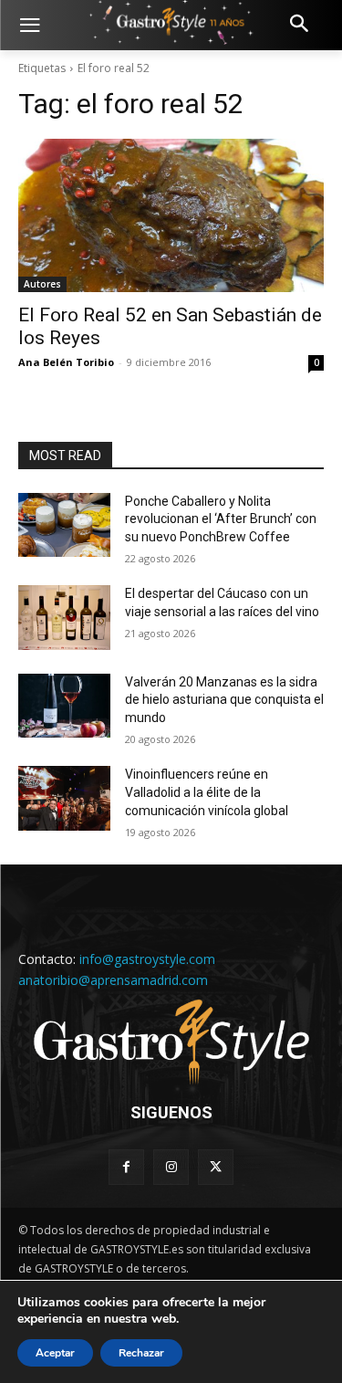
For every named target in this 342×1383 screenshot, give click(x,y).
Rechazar (141, 1353)
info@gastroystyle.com (147, 959)
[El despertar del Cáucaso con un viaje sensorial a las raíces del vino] (64, 617)
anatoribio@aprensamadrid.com (113, 980)
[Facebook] (126, 1167)
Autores (42, 284)
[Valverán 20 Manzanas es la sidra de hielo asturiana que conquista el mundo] (64, 706)
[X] (215, 1167)
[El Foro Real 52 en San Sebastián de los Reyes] (171, 215)
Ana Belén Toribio (66, 362)
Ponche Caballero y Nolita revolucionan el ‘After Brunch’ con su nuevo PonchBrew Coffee (220, 519)
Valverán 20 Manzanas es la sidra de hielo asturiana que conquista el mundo (224, 700)
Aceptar (55, 1353)
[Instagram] (171, 1167)
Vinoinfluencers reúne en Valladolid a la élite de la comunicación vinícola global (206, 792)
